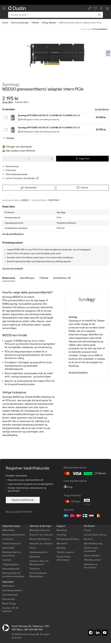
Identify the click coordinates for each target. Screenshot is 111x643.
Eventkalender (10, 594)
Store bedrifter (92, 555)
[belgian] (97, 516)
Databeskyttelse (38, 552)
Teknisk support (65, 552)
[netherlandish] (91, 516)
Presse (87, 530)
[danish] (78, 516)
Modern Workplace (39, 539)
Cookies (6, 559)
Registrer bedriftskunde (23, 500)
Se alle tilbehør (102, 109)
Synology (10, 84)
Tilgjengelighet (10, 564)
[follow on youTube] (105, 632)
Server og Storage (19, 22)
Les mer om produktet (12, 268)
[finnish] (85, 516)
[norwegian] (72, 516)
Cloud (32, 547)
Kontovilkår (8, 547)
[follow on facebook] (91, 632)
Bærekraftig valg (93, 543)
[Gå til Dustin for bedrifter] (17, 8)
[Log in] (101, 8)
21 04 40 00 (25, 511)
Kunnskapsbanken (12, 590)
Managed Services (39, 530)
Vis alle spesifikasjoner (13, 234)
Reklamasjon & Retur (68, 539)
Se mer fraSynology (78, 372)
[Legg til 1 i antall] (52, 159)
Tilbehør (35, 22)
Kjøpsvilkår (8, 530)
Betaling (61, 547)
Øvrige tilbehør (49, 22)
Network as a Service (41, 543)
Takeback (34, 568)
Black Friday (9, 603)
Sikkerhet (34, 556)
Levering (61, 534)
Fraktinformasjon (11, 543)
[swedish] (66, 516)
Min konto (62, 543)
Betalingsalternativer (13, 534)
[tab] (9, 278)
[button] (89, 8)
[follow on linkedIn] (98, 632)
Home (5, 22)
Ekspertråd (8, 599)
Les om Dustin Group (95, 534)
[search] (99, 15)
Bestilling (62, 530)
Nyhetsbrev (8, 586)
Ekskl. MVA (7, 102)
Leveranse (8, 539)
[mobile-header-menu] (4, 8)
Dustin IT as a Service (41, 534)
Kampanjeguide (11, 568)
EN (9, 510)
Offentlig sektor (92, 559)
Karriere (88, 539)
